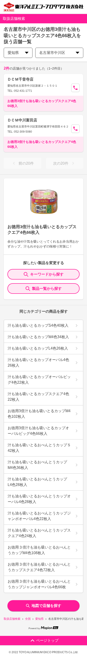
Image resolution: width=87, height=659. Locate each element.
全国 (28, 618)
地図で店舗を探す (46, 606)
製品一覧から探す (47, 289)
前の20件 (26, 163)
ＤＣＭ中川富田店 (22, 120)
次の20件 (60, 163)
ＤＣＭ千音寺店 (20, 79)
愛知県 (39, 618)
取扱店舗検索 (12, 618)
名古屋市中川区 (52, 53)
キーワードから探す (47, 274)
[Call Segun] (75, 88)
